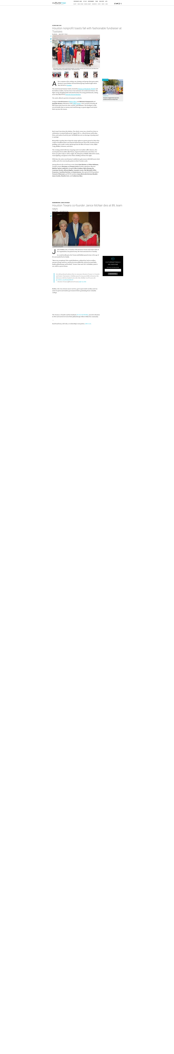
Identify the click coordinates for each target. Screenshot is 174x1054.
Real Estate (101, 1)
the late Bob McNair (82, 315)
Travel (96, 1)
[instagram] (119, 3)
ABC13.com (88, 323)
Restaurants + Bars (78, 1)
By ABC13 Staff (55, 211)
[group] (56, 75)
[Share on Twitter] (51, 39)
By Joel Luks (54, 34)
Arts (106, 1)
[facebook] (115, 3)
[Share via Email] (51, 42)
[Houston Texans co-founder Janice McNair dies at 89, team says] (76, 230)
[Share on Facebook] (51, 36)
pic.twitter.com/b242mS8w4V (64, 280)
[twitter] (117, 3)
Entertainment (91, 1)
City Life (85, 1)
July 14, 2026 (82, 281)
